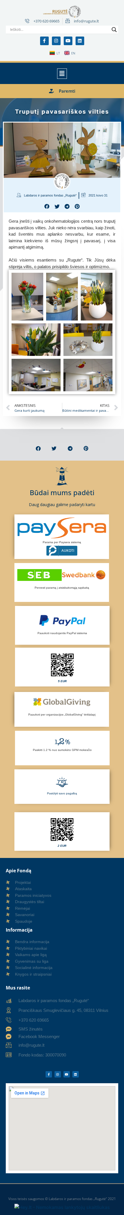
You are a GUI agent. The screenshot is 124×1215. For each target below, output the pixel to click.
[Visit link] (62, 667)
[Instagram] (56, 41)
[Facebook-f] (44, 41)
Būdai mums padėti (62, 492)
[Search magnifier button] (114, 30)
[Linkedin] (80, 41)
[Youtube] (68, 41)
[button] (62, 73)
